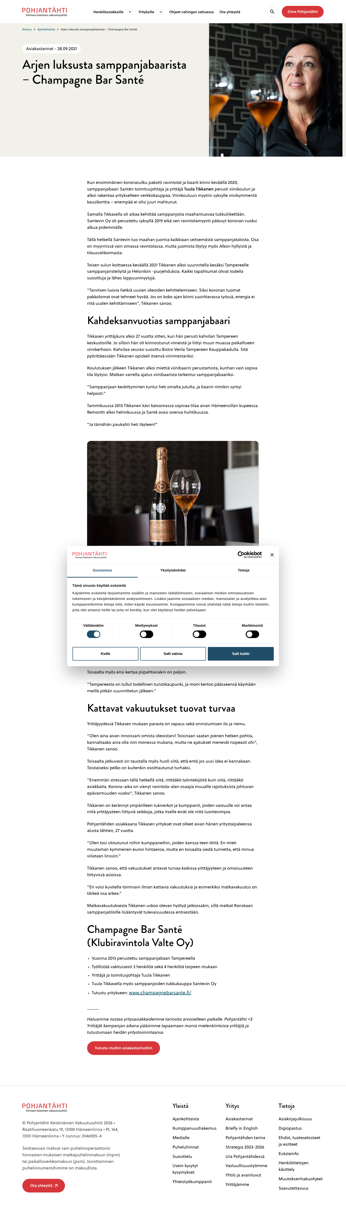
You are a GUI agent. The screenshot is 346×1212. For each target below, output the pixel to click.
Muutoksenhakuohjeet (300, 1179)
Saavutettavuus (293, 1188)
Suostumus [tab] (102, 570)
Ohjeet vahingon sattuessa (191, 11)
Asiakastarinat (239, 1119)
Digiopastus (290, 1128)
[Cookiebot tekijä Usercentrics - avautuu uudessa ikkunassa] (241, 554)
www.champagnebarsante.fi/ (160, 992)
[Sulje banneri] (272, 555)
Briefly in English (241, 1128)
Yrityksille (146, 11)
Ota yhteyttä (229, 11)
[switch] (146, 632)
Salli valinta (173, 654)
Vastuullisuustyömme (246, 1165)
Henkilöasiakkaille (108, 11)
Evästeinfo (288, 1154)
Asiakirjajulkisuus (295, 1119)
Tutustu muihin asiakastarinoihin (123, 1048)
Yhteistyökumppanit (192, 1181)
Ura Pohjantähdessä (244, 1156)
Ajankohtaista (46, 29)
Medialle (181, 1138)
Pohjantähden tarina (245, 1138)
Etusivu (27, 29)
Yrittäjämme (237, 1184)
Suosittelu (182, 1156)
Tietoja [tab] (243, 570)
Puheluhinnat (186, 1147)
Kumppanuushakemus (195, 1128)
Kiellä (105, 654)
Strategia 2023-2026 (244, 1147)
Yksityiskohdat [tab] (172, 570)
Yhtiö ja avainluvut (243, 1175)
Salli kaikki (240, 654)
